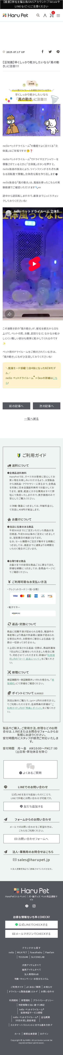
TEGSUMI (23, 956)
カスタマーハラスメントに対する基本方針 (30, 1024)
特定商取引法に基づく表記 (32, 1004)
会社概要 (45, 1017)
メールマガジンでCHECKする (33, 933)
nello (11, 952)
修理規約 (25, 1000)
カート (17, 1033)
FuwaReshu (36, 952)
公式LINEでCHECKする (33, 924)
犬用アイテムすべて (31, 964)
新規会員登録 (30, 1033)
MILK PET (22, 952)
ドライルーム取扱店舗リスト (22, 991)
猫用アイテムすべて (31, 969)
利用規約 (13, 1000)
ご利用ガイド (17, 986)
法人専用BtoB (31, 974)
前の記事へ (16, 406)
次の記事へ (46, 406)
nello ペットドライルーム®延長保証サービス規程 (31, 1011)
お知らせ (48, 986)
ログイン (44, 1033)
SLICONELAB (38, 956)
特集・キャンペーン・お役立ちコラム (32, 978)
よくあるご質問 (33, 986)
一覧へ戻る (31, 418)
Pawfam (49, 952)
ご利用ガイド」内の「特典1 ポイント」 (30, 705)
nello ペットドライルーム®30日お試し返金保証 (25, 1019)
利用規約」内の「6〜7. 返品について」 (32, 656)
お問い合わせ (47, 991)
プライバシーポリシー (43, 1000)
